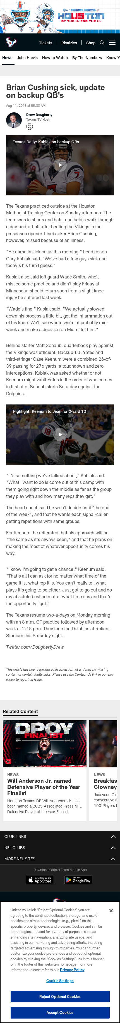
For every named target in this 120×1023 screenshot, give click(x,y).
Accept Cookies (60, 1012)
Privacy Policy (72, 970)
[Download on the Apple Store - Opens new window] (40, 880)
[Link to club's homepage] (11, 40)
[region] (60, 962)
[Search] (102, 42)
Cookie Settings (60, 980)
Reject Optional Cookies (60, 996)
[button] (60, 165)
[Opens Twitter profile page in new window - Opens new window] (29, 126)
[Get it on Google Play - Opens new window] (78, 882)
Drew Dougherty (39, 115)
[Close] (111, 911)
